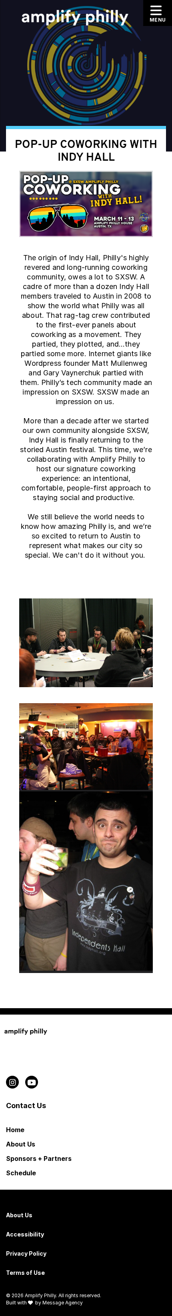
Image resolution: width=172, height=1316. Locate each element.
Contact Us (26, 1105)
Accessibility (25, 1234)
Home (15, 1130)
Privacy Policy (26, 1253)
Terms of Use (25, 1272)
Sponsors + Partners (39, 1158)
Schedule (21, 1173)
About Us (20, 1144)
